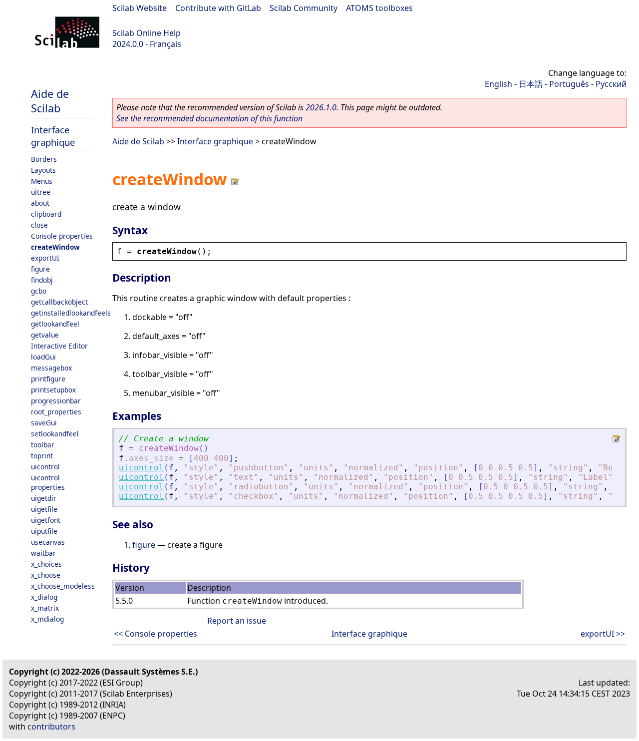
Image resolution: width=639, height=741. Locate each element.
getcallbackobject (59, 302)
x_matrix (45, 608)
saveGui (44, 422)
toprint (42, 455)
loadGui (43, 357)
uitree (40, 192)
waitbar (43, 553)
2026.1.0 (321, 107)
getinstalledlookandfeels (71, 313)
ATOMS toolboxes (379, 7)
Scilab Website (139, 7)
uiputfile (44, 531)
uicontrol (45, 466)
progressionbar (56, 400)
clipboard (46, 214)
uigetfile (44, 509)
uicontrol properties (48, 482)
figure (40, 269)
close (39, 225)
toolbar (42, 444)
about (40, 203)
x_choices (46, 564)
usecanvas (48, 542)
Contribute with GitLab (218, 7)
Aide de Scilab (50, 100)
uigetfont (45, 520)
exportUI (45, 258)
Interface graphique (53, 135)
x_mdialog (47, 619)
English (498, 83)
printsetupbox (53, 389)
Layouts (43, 170)
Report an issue (236, 620)
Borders (44, 159)
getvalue (45, 335)
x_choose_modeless (63, 586)
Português (569, 83)
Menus (41, 181)
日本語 (531, 83)
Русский (611, 83)
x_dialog (44, 597)
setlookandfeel (55, 433)
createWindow (55, 247)
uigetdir (43, 498)
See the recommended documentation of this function (209, 118)
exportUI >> (603, 633)
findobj (42, 280)
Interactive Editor (59, 346)
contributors (51, 726)
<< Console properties (155, 633)
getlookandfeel (55, 324)
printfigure (48, 378)
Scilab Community (303, 7)
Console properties (62, 236)
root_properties (56, 411)
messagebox (51, 367)
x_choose (45, 575)
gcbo (38, 291)
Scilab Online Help (146, 32)
